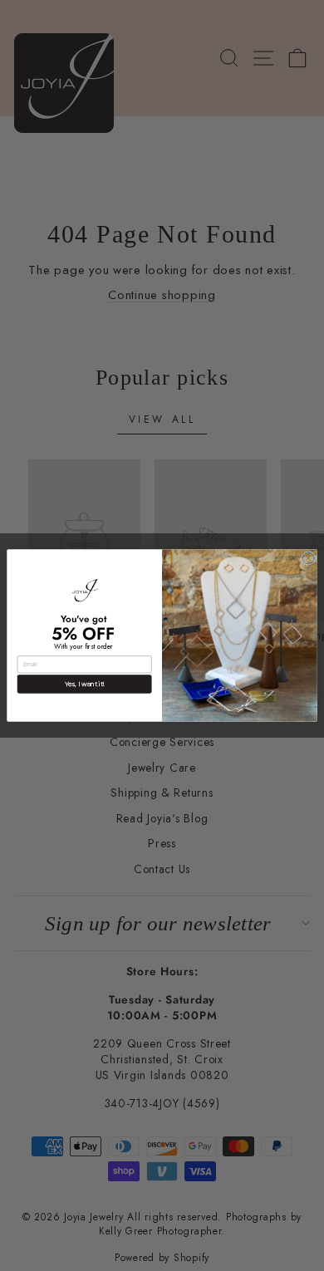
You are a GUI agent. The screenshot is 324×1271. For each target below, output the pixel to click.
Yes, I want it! (85, 684)
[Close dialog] (308, 558)
